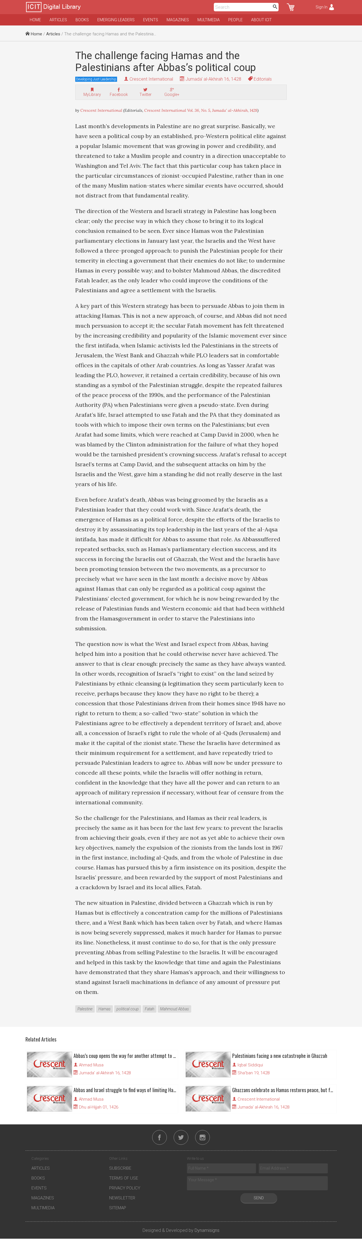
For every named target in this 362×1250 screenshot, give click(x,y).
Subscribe (120, 1168)
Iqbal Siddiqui (250, 1065)
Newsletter (122, 1197)
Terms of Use (123, 1178)
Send (259, 1197)
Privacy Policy (124, 1188)
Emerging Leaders (116, 20)
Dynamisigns (207, 1230)
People (235, 20)
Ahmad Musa (91, 1065)
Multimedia (208, 20)
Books (82, 20)
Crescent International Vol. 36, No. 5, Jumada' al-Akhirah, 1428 (200, 110)
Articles (58, 20)
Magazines (178, 20)
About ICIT (261, 20)
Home (35, 20)
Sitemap (117, 1207)
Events (150, 20)
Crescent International (151, 79)
